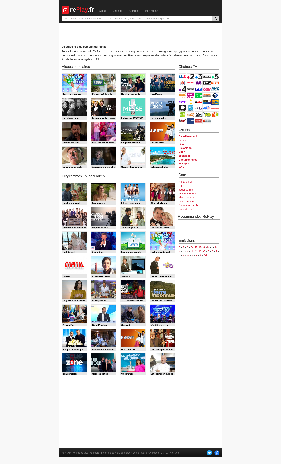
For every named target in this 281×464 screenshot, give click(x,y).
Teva (199, 95)
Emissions (185, 148)
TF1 (182, 76)
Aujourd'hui (185, 182)
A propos (154, 452)
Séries (182, 140)
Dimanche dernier (189, 205)
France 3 (199, 76)
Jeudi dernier (186, 189)
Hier (181, 186)
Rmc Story (182, 95)
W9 (199, 83)
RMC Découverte (215, 89)
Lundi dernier (186, 201)
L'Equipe (215, 108)
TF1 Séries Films (199, 89)
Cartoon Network (199, 114)
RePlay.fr (66, 452)
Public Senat (199, 121)
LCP (190, 121)
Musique (184, 163)
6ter (207, 89)
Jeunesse (185, 155)
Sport (182, 152)
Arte (190, 83)
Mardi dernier (186, 197)
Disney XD (207, 114)
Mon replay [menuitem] (151, 11)
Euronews (182, 108)
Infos (182, 167)
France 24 (190, 108)
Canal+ (207, 76)
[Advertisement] (140, 32)
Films (182, 144)
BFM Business (215, 102)
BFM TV (207, 102)
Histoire (207, 121)
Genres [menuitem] (134, 11)
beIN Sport (199, 108)
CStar (190, 89)
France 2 (190, 76)
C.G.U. (164, 452)
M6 (182, 83)
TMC (207, 83)
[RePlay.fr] (79, 9)
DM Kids (215, 114)
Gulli (182, 114)
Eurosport (207, 108)
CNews (199, 102)
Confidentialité (140, 452)
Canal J (190, 114)
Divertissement (188, 136)
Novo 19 (182, 102)
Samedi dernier (187, 209)
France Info (190, 102)
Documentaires (188, 159)
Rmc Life (190, 95)
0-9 (205, 255)
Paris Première (207, 95)
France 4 (182, 89)
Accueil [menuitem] (103, 11)
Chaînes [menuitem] (118, 11)
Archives (174, 452)
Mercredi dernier (188, 193)
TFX (215, 83)
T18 (215, 95)
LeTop (182, 121)
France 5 (215, 76)
